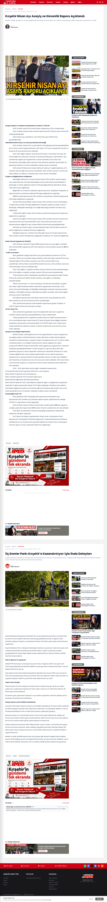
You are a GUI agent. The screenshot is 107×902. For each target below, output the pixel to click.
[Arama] (100, 2)
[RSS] (102, 866)
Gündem (33, 2)
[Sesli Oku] (61, 99)
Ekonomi (50, 2)
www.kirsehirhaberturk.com (33, 878)
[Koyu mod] (97, 2)
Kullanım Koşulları (53, 882)
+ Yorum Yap (65, 490)
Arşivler (42, 866)
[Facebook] (88, 866)
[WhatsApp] (85, 866)
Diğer (79, 2)
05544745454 (30, 894)
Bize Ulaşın (9, 866)
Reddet (91, 899)
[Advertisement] (53, 43)
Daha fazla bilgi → (47, 900)
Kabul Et (99, 899)
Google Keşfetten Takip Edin (15, 99)
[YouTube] (98, 866)
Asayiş (65, 2)
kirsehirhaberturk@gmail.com (13, 894)
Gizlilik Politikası (62, 866)
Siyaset (41, 2)
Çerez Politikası (53, 878)
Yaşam (58, 2)
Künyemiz (26, 866)
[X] (91, 866)
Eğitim (73, 2)
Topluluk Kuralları (53, 884)
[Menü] (103, 2)
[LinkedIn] (95, 866)
